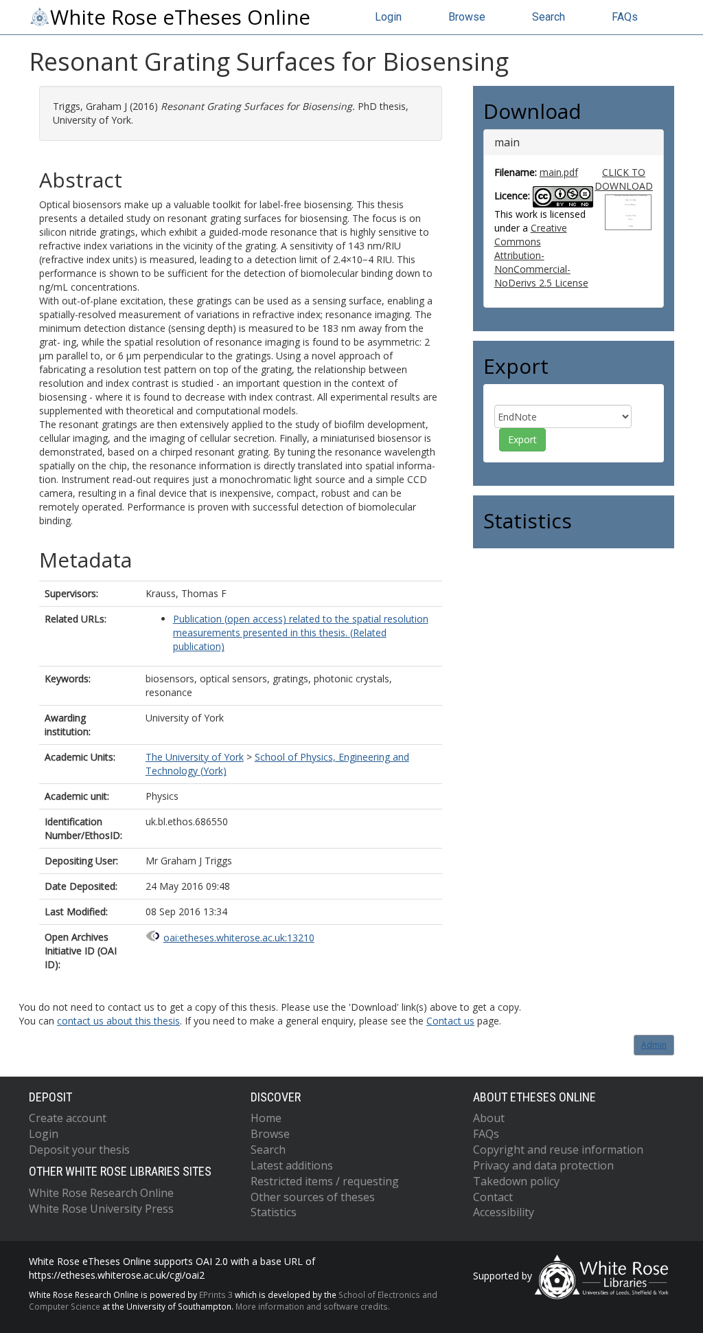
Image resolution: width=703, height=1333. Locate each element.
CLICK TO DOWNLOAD (624, 179)
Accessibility (503, 1212)
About (489, 1117)
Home (266, 1117)
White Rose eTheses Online (180, 17)
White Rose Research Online (101, 1192)
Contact (493, 1197)
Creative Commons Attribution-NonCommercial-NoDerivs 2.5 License (541, 255)
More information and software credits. (312, 1306)
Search (548, 16)
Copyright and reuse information (558, 1149)
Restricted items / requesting (325, 1181)
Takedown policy (516, 1181)
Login (388, 16)
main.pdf (559, 172)
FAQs (625, 16)
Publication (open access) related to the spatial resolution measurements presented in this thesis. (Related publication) (300, 632)
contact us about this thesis (118, 1020)
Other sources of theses (313, 1197)
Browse (466, 16)
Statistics (274, 1212)
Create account (67, 1117)
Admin (654, 1045)
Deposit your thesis (79, 1149)
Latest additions (292, 1165)
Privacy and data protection (543, 1165)
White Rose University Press (101, 1208)
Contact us (450, 1020)
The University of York (195, 756)
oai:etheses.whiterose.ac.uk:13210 (238, 937)
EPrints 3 (216, 1294)
